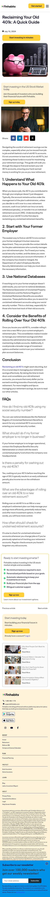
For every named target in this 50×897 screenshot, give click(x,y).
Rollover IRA (6, 745)
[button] (13, 138)
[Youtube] (11, 728)
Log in (27, 635)
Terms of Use (28, 827)
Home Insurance (7, 772)
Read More (26, 651)
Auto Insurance (7, 769)
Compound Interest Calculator (11, 748)
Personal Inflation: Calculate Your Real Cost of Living (33, 658)
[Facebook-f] (18, 728)
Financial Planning (7, 758)
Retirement (5, 742)
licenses (5, 840)
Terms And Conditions (9, 799)
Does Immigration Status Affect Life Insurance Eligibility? (33, 678)
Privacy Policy (6, 796)
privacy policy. (20, 892)
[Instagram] (5, 728)
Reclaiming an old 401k (13, 366)
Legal (4, 801)
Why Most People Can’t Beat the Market (33, 647)
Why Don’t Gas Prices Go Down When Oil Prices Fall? (33, 668)
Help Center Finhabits (9, 804)
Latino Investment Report (10, 786)
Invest (4, 739)
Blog (3, 783)
